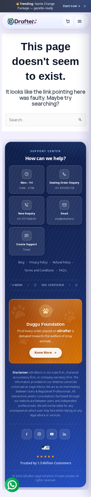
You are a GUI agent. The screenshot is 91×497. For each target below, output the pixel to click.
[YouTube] (52, 434)
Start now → (71, 6)
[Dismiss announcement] (84, 6)
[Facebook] (27, 434)
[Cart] (68, 21)
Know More (43, 352)
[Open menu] (79, 21)
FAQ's (63, 270)
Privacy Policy (38, 262)
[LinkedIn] (64, 434)
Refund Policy (62, 262)
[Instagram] (39, 434)
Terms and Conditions (39, 270)
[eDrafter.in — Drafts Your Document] (22, 21)
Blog (21, 262)
